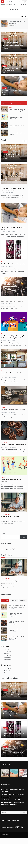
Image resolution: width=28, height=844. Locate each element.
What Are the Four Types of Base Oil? (12, 301)
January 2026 (7, 651)
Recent (6, 103)
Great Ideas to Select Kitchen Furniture (13, 409)
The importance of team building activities (15, 614)
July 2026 (6, 649)
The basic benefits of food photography (13, 444)
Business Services (5, 514)
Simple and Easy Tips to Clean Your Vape (15, 1)
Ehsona (14, 9)
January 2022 (7, 655)
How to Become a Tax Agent (10, 516)
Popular (14, 103)
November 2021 (8, 659)
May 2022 (6, 653)
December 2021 (8, 657)
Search (3, 533)
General (5, 39)
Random (23, 600)
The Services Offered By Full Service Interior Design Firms (17, 606)
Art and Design (12, 123)
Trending (23, 103)
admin (5, 48)
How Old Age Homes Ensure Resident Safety (12, 794)
